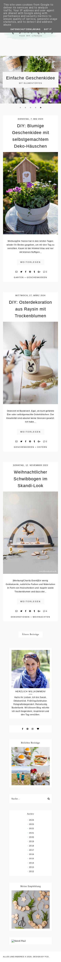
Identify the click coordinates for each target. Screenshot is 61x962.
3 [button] (30, 107)
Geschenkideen (37, 277)
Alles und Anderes (13, 957)
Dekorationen (20, 617)
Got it (48, 29)
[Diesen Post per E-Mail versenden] (16, 272)
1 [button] (20, 107)
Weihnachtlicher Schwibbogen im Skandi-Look (30, 479)
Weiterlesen (30, 262)
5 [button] (40, 107)
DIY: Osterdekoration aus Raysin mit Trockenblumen (30, 309)
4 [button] (35, 107)
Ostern (42, 447)
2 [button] (25, 107)
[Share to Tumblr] (34, 272)
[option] (30, 79)
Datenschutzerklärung (25, 29)
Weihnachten (41, 617)
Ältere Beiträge (30, 634)
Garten (19, 277)
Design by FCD (41, 957)
